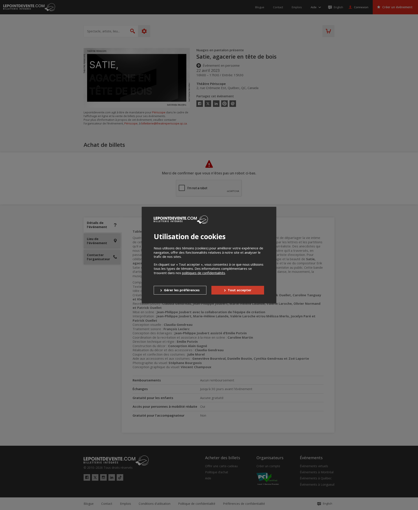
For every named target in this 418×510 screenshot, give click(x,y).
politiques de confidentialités (203, 273)
